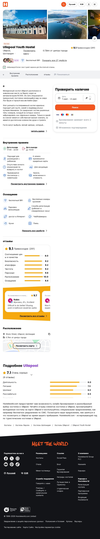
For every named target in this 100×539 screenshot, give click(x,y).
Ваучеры (78, 521)
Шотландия (8, 53)
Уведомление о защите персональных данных (24, 521)
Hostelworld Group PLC (86, 458)
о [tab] (3, 74)
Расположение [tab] (32, 74)
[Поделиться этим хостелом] (94, 38)
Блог (59, 464)
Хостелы (39, 458)
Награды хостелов (65, 477)
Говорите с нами (43, 483)
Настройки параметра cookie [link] (47, 527)
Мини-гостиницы (43, 471)
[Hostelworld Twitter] (12, 458)
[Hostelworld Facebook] (6, 458)
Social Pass (61, 458)
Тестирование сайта (12, 527)
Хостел (6, 44)
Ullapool (6, 50)
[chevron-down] (31, 375)
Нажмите (82, 464)
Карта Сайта (28, 527)
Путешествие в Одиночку (63, 483)
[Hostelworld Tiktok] (18, 464)
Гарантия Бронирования (63, 470)
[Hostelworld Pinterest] (12, 464)
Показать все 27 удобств (54, 60)
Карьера (81, 471)
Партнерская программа (83, 492)
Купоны (69, 521)
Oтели (38, 464)
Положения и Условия (54, 521)
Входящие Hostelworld (83, 498)
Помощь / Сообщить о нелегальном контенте (41, 491)
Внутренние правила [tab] (15, 74)
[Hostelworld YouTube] (6, 464)
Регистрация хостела (83, 486)
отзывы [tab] (47, 74)
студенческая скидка (63, 489)
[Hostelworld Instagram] (18, 458)
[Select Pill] (63, 4)
